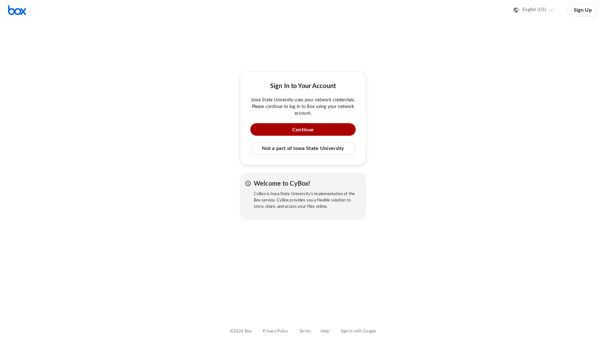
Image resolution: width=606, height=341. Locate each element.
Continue (303, 129)
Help (325, 331)
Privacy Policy (275, 331)
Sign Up (583, 10)
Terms (305, 331)
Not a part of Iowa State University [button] (303, 148)
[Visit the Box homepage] (17, 10)
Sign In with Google (358, 331)
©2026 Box (241, 331)
